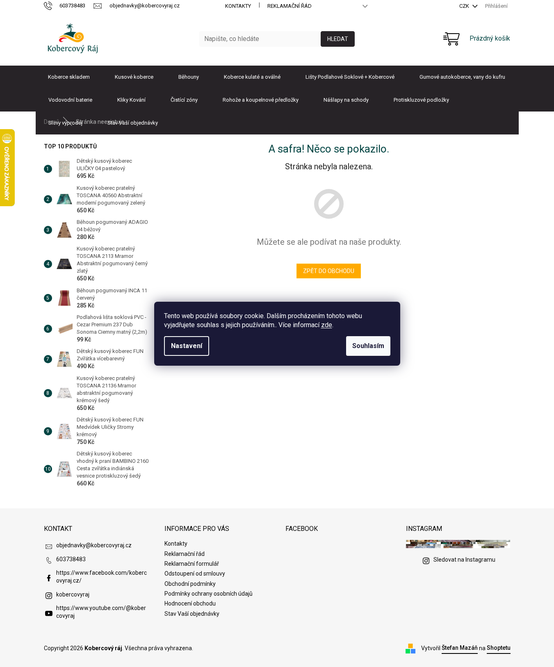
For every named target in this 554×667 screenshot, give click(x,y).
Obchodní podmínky (190, 583)
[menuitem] (69, 77)
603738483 (71, 559)
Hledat (337, 39)
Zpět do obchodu (328, 271)
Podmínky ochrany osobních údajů (208, 593)
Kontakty (238, 6)
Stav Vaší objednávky (191, 613)
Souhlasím (368, 346)
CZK (464, 6)
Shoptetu (499, 647)
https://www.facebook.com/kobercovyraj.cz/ (101, 576)
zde (326, 325)
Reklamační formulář (191, 563)
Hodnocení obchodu (190, 603)
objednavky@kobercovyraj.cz (94, 545)
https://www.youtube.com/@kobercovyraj (101, 612)
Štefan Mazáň (460, 647)
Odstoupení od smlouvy (194, 573)
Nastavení (186, 346)
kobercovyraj (72, 594)
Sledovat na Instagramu (464, 559)
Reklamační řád (289, 6)
